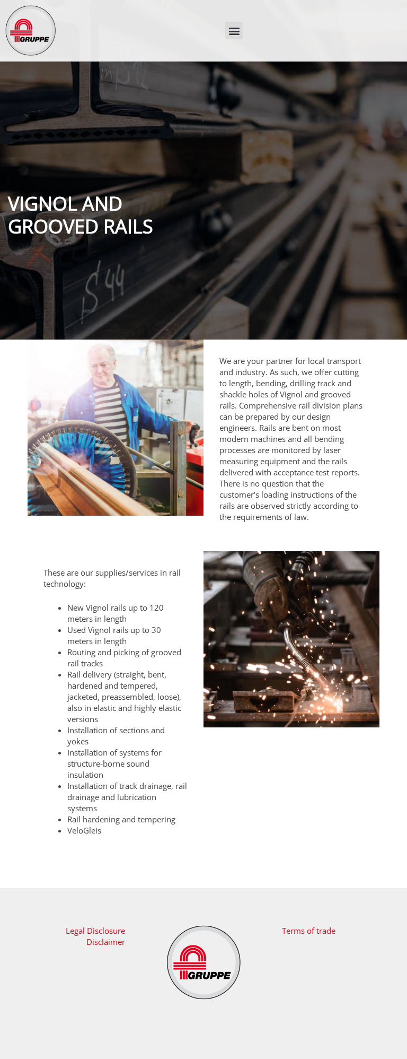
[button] (234, 30)
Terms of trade (308, 930)
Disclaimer (105, 941)
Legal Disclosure (95, 930)
